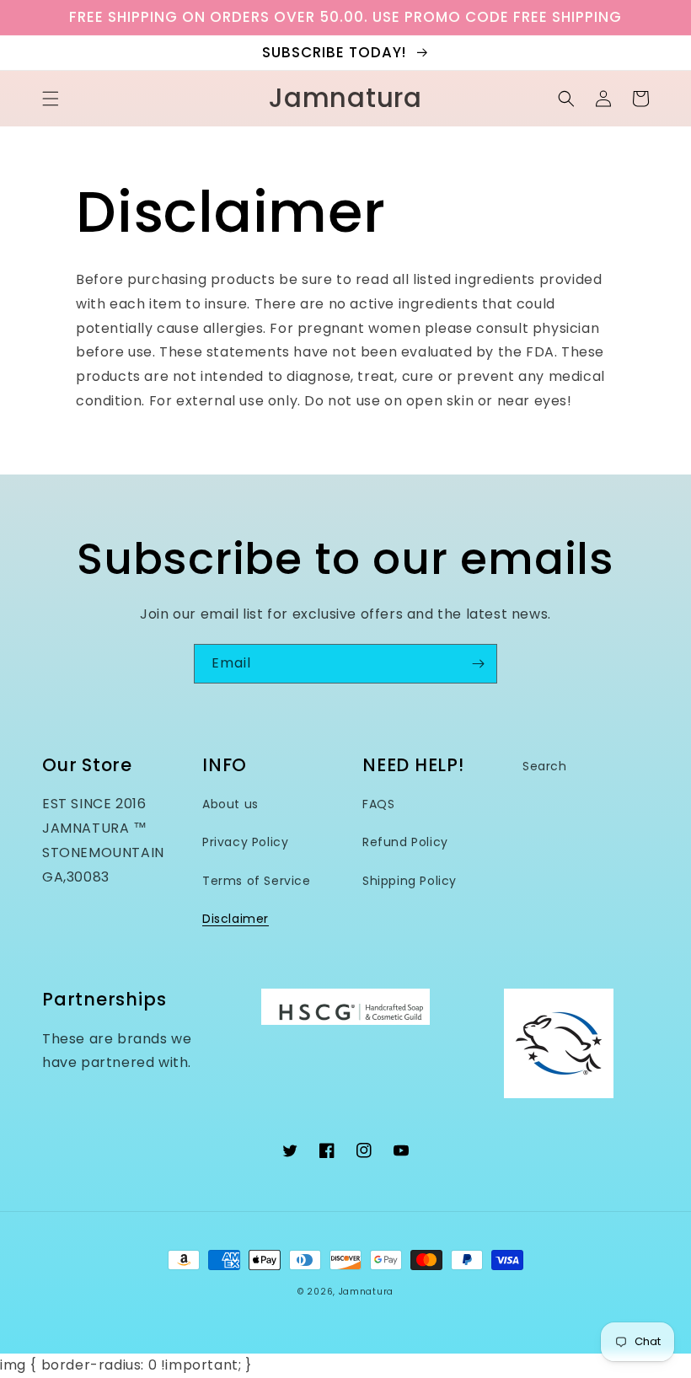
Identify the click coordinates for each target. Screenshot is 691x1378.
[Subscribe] (477, 664)
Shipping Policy (409, 880)
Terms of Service (256, 880)
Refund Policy (405, 842)
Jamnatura (366, 1291)
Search (544, 766)
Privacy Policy (245, 842)
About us (230, 804)
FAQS (378, 804)
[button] (50, 98)
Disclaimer (235, 918)
